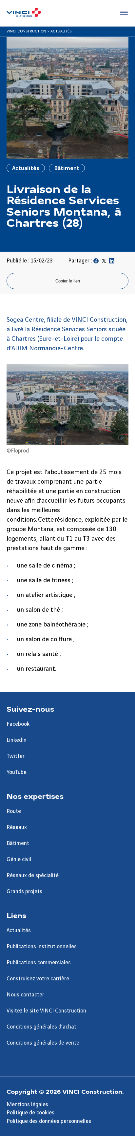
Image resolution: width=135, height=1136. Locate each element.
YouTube (17, 772)
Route (14, 811)
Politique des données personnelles (49, 1121)
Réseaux (17, 827)
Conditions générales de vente (43, 1043)
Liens (16, 915)
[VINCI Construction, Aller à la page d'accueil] (24, 13)
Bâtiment (18, 843)
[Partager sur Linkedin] (111, 262)
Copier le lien (67, 281)
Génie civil (19, 859)
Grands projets (24, 892)
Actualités (19, 931)
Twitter (16, 756)
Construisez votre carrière (38, 979)
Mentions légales (27, 1104)
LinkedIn (17, 740)
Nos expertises (35, 795)
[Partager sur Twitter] (103, 262)
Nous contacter (25, 995)
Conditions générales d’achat (41, 1027)
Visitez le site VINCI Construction (46, 1011)
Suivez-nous (30, 708)
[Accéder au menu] (122, 13)
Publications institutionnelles (42, 947)
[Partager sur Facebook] (96, 262)
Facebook (18, 724)
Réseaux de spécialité (33, 875)
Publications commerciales (39, 963)
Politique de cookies (30, 1113)
